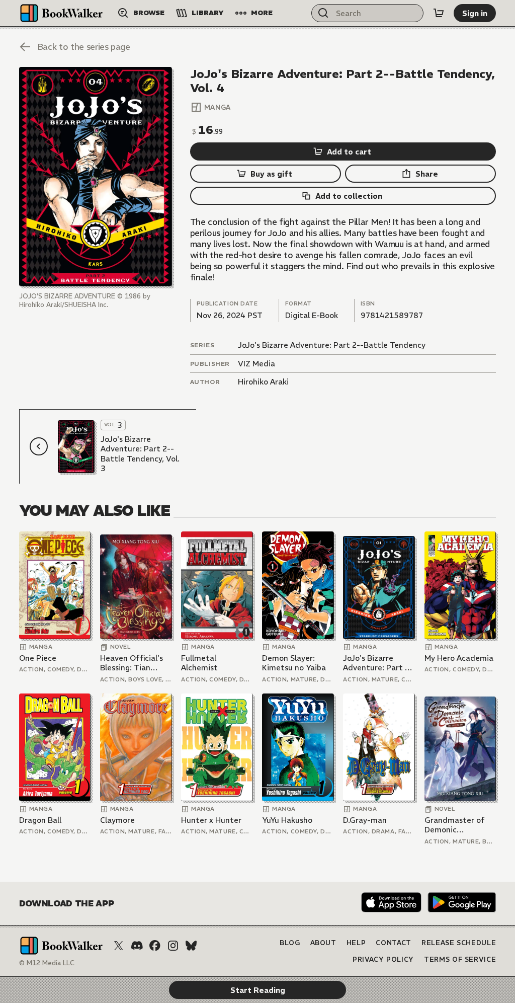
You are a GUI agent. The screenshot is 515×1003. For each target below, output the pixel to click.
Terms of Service (460, 959)
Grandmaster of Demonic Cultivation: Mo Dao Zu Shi (454, 825)
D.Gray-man (365, 820)
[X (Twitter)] (119, 946)
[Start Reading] (95, 176)
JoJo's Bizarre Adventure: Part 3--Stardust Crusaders (378, 663)
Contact (393, 943)
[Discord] (137, 946)
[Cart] (438, 13)
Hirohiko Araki (263, 382)
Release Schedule (458, 943)
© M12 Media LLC (46, 963)
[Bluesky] (191, 946)
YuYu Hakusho (287, 820)
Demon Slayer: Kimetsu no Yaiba (294, 663)
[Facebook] (155, 946)
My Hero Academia (458, 658)
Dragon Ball (40, 820)
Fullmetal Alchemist (199, 663)
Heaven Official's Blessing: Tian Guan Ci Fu (131, 663)
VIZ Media (256, 363)
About (323, 943)
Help (356, 943)
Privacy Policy (383, 959)
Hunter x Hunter (211, 820)
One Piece (37, 658)
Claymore (117, 820)
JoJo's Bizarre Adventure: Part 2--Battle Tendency (331, 345)
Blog (290, 943)
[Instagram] (173, 946)
